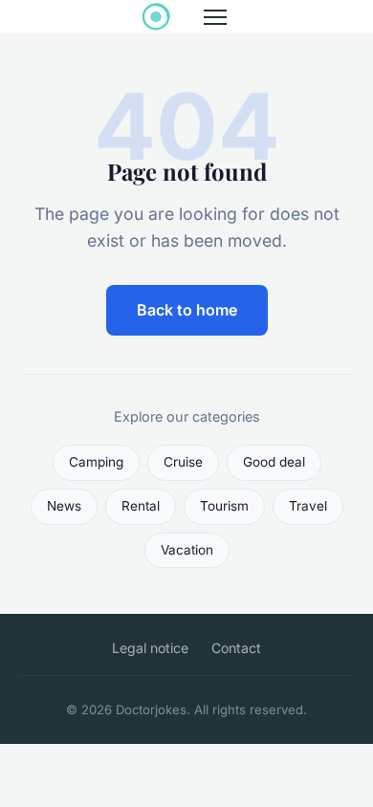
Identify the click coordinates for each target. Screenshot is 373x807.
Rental (140, 505)
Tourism (224, 505)
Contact (236, 648)
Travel (308, 505)
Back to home (187, 309)
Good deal (274, 461)
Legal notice (150, 648)
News (64, 505)
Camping (96, 461)
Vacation (187, 549)
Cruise (183, 461)
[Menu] (215, 17)
